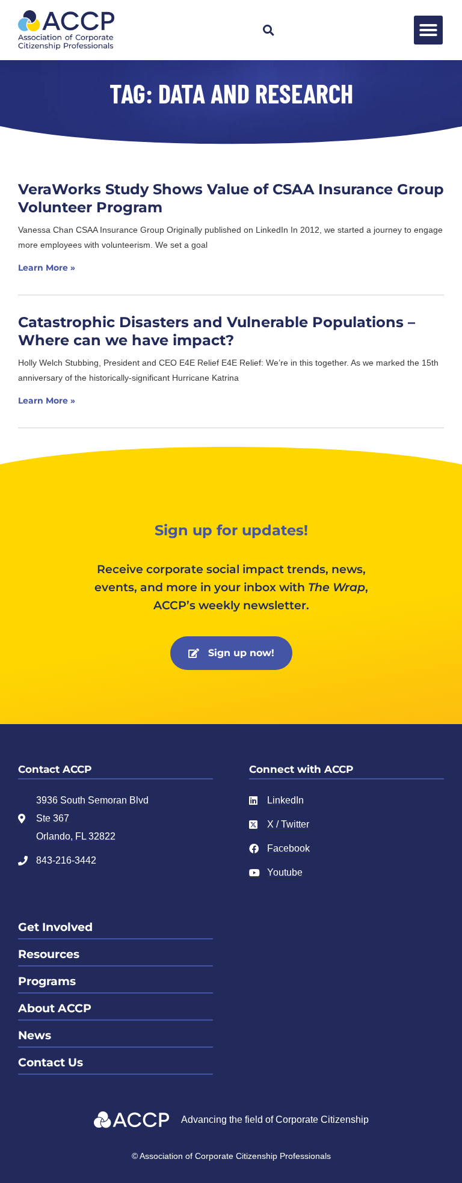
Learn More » (46, 267)
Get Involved (55, 927)
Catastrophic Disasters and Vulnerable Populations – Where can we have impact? (216, 331)
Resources (48, 954)
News (34, 1035)
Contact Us (50, 1062)
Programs (47, 981)
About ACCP (54, 1008)
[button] (268, 30)
